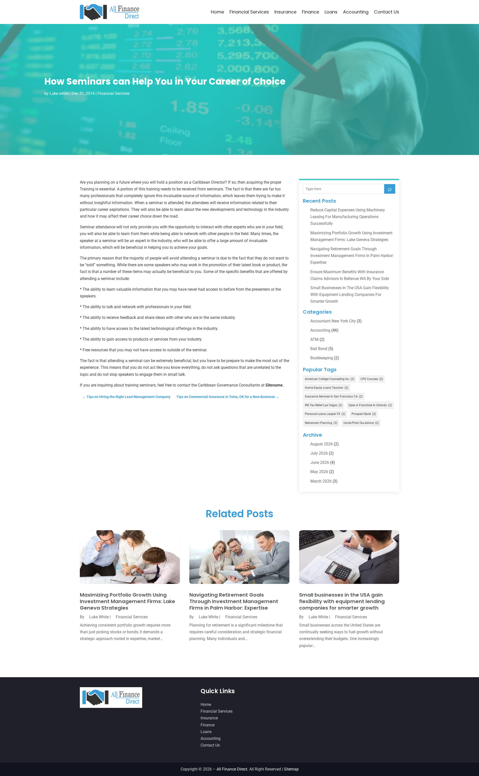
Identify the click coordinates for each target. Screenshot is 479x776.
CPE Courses (371, 379)
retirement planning (321, 423)
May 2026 (319, 471)
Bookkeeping (321, 358)
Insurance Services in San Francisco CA (334, 396)
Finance (310, 12)
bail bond (318, 348)
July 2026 (319, 453)
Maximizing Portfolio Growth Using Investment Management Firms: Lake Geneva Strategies (127, 601)
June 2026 (319, 462)
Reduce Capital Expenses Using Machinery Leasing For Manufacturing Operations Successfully (347, 217)
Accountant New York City (333, 321)
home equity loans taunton (326, 387)
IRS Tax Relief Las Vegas (323, 405)
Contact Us (386, 12)
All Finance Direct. (232, 769)
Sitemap (291, 769)
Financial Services (249, 12)
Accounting (355, 12)
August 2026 (321, 444)
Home (217, 12)
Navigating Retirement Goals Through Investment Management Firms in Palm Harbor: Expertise (352, 256)
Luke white (59, 93)
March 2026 (321, 481)
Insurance (285, 12)
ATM (314, 339)
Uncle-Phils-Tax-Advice (361, 423)
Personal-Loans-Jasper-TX (325, 414)
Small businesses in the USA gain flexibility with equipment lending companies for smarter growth (349, 294)
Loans (331, 12)
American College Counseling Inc (329, 379)
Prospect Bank (364, 414)
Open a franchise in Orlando (370, 405)
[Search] (389, 189)
